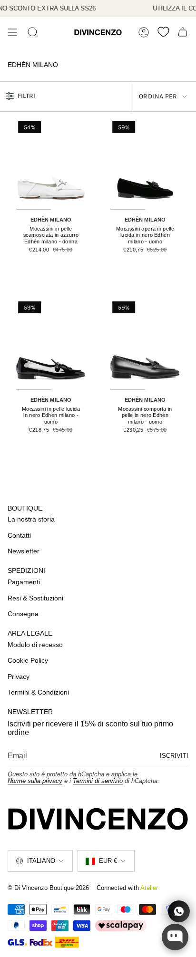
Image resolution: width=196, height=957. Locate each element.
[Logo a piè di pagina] (98, 819)
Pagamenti (24, 582)
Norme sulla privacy (35, 780)
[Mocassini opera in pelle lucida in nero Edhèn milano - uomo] (145, 164)
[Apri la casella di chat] (175, 937)
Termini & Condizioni (38, 692)
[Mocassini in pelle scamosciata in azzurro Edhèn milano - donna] (51, 164)
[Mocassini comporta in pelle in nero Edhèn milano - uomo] (145, 344)
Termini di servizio (98, 780)
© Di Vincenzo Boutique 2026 (48, 887)
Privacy (18, 676)
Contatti (19, 535)
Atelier (149, 887)
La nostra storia (31, 519)
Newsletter (23, 551)
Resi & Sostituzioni (35, 598)
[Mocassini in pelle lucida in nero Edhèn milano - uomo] (51, 344)
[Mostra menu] (12, 32)
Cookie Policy (28, 660)
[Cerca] (33, 32)
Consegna (23, 614)
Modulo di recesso (35, 644)
